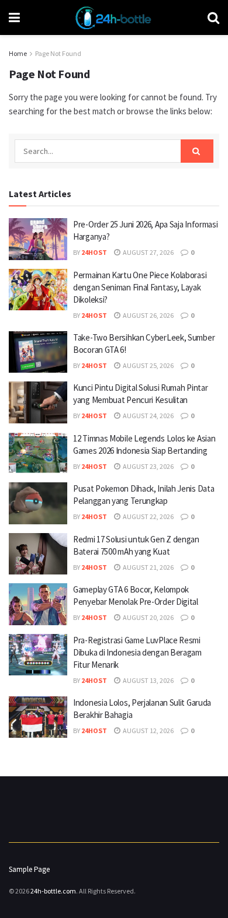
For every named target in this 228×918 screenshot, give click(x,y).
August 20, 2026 (148, 617)
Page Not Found (58, 53)
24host (94, 252)
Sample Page (29, 869)
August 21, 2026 (148, 567)
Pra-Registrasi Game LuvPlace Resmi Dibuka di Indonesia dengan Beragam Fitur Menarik (137, 652)
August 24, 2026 (148, 415)
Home (18, 53)
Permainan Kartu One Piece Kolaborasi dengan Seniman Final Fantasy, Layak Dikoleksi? (139, 287)
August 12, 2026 (148, 730)
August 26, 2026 (148, 315)
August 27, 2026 (148, 252)
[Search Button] (197, 151)
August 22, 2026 (148, 516)
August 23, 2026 (148, 466)
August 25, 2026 (148, 365)
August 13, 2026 (148, 680)
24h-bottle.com (53, 891)
